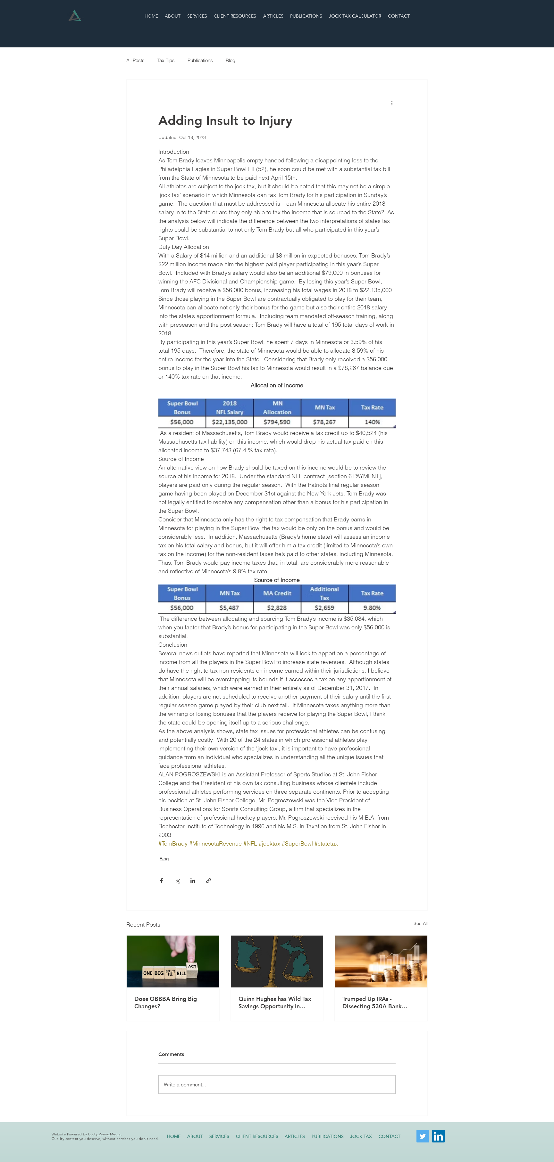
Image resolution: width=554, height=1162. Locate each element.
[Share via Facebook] (161, 881)
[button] (361, 1136)
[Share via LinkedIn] (193, 881)
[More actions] (392, 103)
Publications (200, 60)
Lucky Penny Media (104, 1134)
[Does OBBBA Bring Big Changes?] (173, 961)
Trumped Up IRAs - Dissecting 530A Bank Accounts (372, 1002)
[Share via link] (209, 881)
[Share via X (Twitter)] (177, 881)
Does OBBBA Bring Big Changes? (165, 1002)
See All (421, 923)
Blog (230, 60)
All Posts (135, 60)
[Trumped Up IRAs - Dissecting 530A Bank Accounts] (381, 961)
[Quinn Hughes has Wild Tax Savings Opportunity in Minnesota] (277, 961)
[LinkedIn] (438, 1136)
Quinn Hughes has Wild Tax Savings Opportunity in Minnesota (275, 1002)
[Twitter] (422, 1136)
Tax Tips (166, 60)
